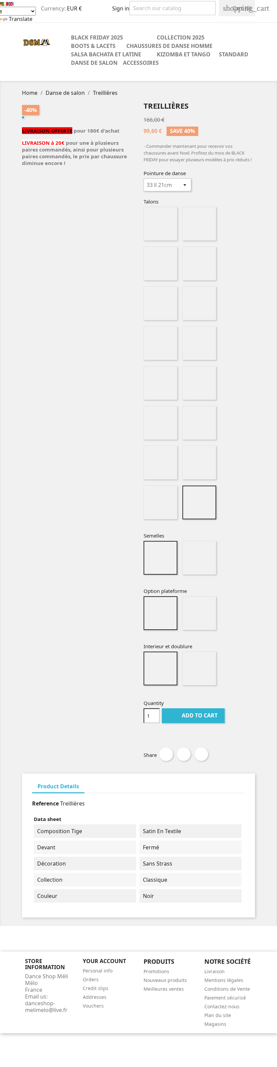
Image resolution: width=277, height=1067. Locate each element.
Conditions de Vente (227, 989)
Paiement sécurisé (225, 997)
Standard (231, 54)
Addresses (94, 997)
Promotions (156, 971)
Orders (91, 979)
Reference (45, 803)
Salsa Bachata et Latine (106, 54)
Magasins (215, 1024)
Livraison (214, 971)
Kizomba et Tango (183, 54)
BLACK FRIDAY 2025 (97, 37)
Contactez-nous (222, 1006)
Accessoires (141, 62)
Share (166, 754)
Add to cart (194, 715)
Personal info (97, 970)
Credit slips (95, 988)
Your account (104, 961)
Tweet (184, 754)
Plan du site (217, 1015)
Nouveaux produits (165, 980)
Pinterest (201, 754)
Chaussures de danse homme (169, 46)
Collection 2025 (180, 37)
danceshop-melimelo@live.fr (46, 1007)
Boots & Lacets (93, 46)
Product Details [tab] (58, 786)
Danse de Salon (94, 62)
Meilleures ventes (164, 989)
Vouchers (93, 1006)
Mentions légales (223, 980)
